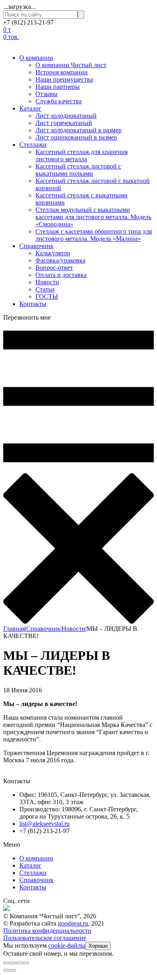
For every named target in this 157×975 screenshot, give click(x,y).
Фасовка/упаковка (60, 260)
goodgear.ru (73, 923)
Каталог (30, 108)
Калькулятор (52, 253)
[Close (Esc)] (6, 963)
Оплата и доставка (61, 274)
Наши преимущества (64, 79)
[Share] (13, 963)
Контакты (32, 303)
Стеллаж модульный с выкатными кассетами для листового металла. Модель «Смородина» (93, 217)
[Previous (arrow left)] (6, 970)
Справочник (36, 245)
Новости (47, 282)
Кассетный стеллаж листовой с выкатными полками (78, 170)
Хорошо (98, 946)
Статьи (45, 289)
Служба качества (58, 101)
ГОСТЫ (46, 296)
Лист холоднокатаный (66, 115)
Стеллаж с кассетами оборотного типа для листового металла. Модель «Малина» (93, 235)
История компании (61, 72)
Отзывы (46, 93)
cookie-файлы (66, 945)
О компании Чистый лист (70, 65)
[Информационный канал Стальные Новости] (6, 908)
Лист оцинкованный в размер (76, 137)
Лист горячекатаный (63, 122)
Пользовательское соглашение (44, 937)
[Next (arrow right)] (13, 970)
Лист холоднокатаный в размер (78, 130)
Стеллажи (33, 144)
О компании (36, 57)
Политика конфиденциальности (47, 930)
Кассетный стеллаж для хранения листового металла (81, 155)
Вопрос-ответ (54, 267)
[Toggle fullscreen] (19, 963)
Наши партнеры (57, 86)
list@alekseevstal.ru (44, 823)
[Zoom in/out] (26, 963)
